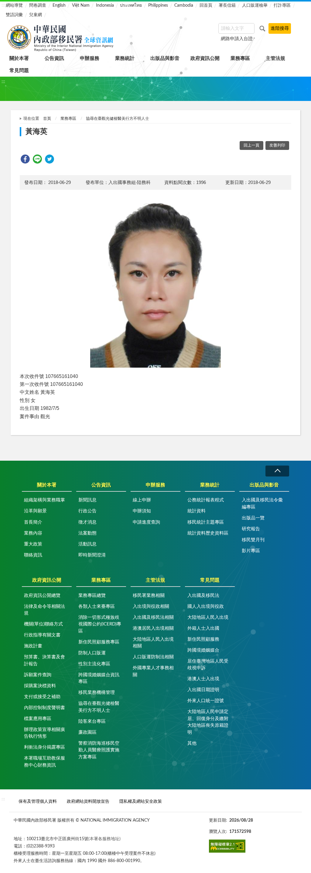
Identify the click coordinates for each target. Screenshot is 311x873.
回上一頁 (251, 145)
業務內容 (33, 533)
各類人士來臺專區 (96, 606)
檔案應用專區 (37, 718)
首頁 (47, 119)
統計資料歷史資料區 (207, 533)
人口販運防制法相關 (153, 657)
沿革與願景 (35, 511)
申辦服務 (89, 58)
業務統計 (125, 58)
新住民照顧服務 (203, 639)
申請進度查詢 (146, 522)
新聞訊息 (87, 500)
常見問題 (19, 70)
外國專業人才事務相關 (153, 671)
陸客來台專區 (92, 721)
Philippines (158, 5)
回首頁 (206, 5)
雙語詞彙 (14, 15)
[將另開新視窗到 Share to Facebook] (25, 159)
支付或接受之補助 (42, 697)
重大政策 (33, 544)
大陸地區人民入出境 (207, 617)
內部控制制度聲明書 (44, 707)
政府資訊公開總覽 (42, 595)
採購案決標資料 (40, 686)
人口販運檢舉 (255, 5)
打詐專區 (282, 5)
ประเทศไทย (131, 5)
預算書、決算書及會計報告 (44, 660)
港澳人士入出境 (203, 679)
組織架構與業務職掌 (44, 500)
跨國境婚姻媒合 (203, 650)
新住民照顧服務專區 (98, 642)
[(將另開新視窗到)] (227, 846)
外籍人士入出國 (203, 628)
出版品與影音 (164, 58)
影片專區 (251, 551)
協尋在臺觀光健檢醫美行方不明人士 (117, 119)
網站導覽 (14, 5)
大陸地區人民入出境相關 (153, 643)
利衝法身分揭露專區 (44, 747)
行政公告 (87, 511)
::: (3, 4)
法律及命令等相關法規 (44, 610)
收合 (277, 471)
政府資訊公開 (205, 58)
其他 (192, 743)
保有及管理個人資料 (38, 801)
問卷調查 (37, 5)
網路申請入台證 (237, 38)
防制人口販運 (92, 653)
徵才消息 (87, 522)
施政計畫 (33, 646)
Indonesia (105, 5)
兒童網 (35, 15)
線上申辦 (142, 500)
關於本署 (19, 58)
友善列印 (277, 145)
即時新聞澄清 (92, 555)
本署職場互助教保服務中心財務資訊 (44, 761)
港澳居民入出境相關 (153, 628)
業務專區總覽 (92, 595)
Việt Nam (81, 5)
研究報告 (251, 529)
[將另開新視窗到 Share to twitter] (49, 159)
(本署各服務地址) (104, 839)
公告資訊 (54, 58)
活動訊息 (87, 544)
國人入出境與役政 (205, 606)
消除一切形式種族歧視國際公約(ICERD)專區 (99, 624)
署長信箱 (227, 5)
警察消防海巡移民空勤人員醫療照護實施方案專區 (98, 750)
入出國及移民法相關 (153, 617)
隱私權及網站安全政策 (140, 801)
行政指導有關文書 (42, 635)
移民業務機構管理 (96, 692)
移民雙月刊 (253, 540)
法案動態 (87, 533)
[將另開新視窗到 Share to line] (37, 159)
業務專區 (240, 58)
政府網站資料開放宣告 (88, 801)
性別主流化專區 (94, 664)
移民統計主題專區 (205, 522)
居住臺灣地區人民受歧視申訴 (207, 664)
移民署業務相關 (149, 595)
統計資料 (196, 511)
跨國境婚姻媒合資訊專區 (98, 678)
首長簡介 (33, 522)
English (59, 5)
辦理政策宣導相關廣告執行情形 (44, 733)
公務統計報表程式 (205, 500)
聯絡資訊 (33, 555)
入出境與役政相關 (151, 606)
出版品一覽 (253, 518)
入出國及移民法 (203, 595)
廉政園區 (87, 732)
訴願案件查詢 (37, 675)
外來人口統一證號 (205, 700)
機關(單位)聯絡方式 (43, 624)
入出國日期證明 (203, 690)
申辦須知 (142, 511)
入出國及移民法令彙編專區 (262, 503)
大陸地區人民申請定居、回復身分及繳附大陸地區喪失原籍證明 (207, 722)
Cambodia (183, 5)
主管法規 (275, 58)
